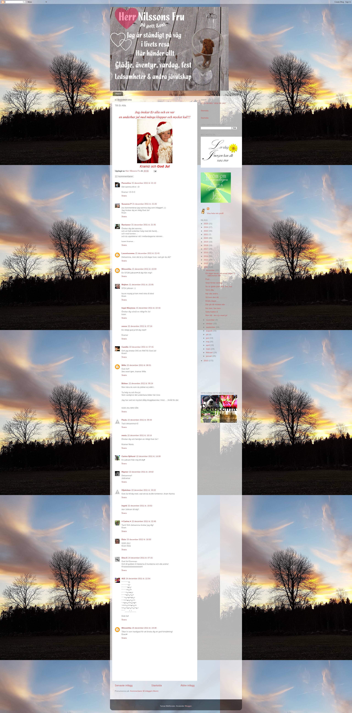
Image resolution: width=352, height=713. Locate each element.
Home (118, 94)
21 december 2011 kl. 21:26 (144, 204)
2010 (206, 361)
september (211, 327)
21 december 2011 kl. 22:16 (148, 308)
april (208, 345)
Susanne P (127, 204)
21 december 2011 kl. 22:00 (144, 269)
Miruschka (126, 269)
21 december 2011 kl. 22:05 (141, 285)
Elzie (124, 539)
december (210, 270)
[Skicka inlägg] (155, 171)
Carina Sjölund (128, 456)
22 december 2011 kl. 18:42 (141, 472)
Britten (125, 383)
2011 (206, 267)
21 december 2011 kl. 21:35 (143, 225)
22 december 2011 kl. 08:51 (139, 365)
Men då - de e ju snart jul (216, 315)
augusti (209, 331)
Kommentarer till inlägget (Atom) (144, 691)
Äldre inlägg (188, 685)
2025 (206, 224)
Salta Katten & (211, 312)
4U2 (123, 579)
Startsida (156, 685)
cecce (124, 326)
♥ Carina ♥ (126, 521)
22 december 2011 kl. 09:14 (141, 383)
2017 (206, 249)
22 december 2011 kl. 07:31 (141, 347)
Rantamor (126, 225)
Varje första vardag (213, 283)
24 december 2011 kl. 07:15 (140, 558)
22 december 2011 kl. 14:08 (148, 456)
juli (207, 334)
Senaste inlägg (124, 685)
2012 (206, 263)
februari (209, 352)
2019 (206, 242)
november (210, 320)
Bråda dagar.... (211, 301)
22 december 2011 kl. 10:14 (139, 435)
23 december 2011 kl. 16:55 (139, 539)
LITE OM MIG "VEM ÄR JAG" (213, 103)
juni (208, 338)
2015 (206, 253)
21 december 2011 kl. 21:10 (144, 183)
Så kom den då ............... (216, 297)
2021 (206, 234)
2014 (206, 256)
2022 (206, 231)
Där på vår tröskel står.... (216, 304)
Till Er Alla (209, 290)
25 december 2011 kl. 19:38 (144, 628)
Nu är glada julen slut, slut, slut (218, 286)
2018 (206, 245)
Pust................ (211, 279)
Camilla (125, 347)
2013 (206, 260)
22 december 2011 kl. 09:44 (140, 420)
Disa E (124, 558)
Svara (124, 196)
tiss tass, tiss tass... (213, 308)
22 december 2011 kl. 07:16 (140, 326)
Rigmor (125, 472)
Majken (125, 285)
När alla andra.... (212, 294)
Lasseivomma (128, 253)
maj (208, 342)
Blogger (188, 706)
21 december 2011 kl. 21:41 (147, 253)
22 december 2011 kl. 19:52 (140, 506)
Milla (124, 365)
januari (209, 356)
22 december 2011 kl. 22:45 (144, 521)
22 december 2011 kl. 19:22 (143, 490)
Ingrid (124, 506)
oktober (209, 324)
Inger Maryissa (128, 308)
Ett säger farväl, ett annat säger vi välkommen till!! (220, 274)
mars (208, 349)
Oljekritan (126, 490)
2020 (206, 238)
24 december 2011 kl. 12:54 (138, 579)
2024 (206, 227)
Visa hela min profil (215, 213)
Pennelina (126, 183)
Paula (124, 420)
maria (124, 435)
